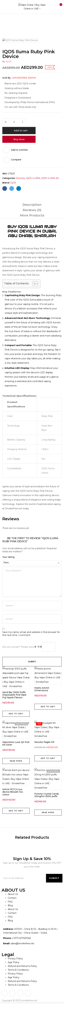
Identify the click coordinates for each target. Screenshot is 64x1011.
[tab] (32, 204)
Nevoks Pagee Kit (44, 742)
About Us (13, 894)
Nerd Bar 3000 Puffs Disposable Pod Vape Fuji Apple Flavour (14, 695)
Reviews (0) (32, 210)
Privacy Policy (15, 958)
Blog (10, 905)
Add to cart (20, 130)
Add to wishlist (19, 149)
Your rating (8, 557)
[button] (59, 6)
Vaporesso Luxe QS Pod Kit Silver (15, 743)
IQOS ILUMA (33, 178)
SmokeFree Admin (24, 77)
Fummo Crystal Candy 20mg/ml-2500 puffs (46, 795)
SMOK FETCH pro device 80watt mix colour (12, 792)
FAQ (10, 901)
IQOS (8, 61)
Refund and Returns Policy (22, 966)
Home (5, 20)
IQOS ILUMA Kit (50, 178)
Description (32, 205)
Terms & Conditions (18, 969)
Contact (12, 897)
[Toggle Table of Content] (33, 283)
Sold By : (7, 77)
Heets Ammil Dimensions (41, 689)
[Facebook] (4, 188)
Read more (16, 761)
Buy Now (19, 139)
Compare (16, 159)
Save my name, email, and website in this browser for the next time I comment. (31, 634)
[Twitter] (11, 188)
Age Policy (13, 962)
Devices (17, 20)
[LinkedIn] (18, 188)
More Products (32, 215)
